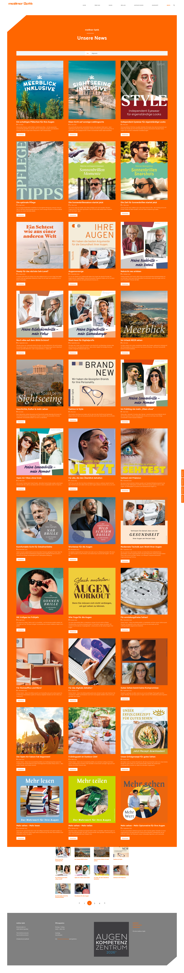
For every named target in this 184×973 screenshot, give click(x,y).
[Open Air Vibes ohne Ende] (82, 870)
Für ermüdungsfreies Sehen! (134, 617)
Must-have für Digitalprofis (81, 340)
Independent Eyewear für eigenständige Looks (143, 122)
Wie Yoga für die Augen (80, 617)
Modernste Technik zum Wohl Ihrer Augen (141, 547)
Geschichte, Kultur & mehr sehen (32, 409)
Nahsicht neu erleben (131, 271)
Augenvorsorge (75, 271)
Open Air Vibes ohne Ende (29, 478)
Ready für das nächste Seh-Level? (32, 271)
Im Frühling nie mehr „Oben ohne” (137, 409)
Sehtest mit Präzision (131, 478)
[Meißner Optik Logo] (21, 3)
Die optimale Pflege (26, 202)
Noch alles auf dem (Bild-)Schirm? (32, 340)
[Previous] (79, 903)
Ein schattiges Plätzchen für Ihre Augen (35, 122)
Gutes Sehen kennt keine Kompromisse (139, 688)
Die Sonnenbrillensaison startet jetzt (85, 202)
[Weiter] (104, 903)
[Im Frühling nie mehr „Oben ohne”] (63, 870)
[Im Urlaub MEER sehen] (82, 852)
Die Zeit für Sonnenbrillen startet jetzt (139, 202)
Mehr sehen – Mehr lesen (28, 825)
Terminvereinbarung (63, 939)
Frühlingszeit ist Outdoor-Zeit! (82, 756)
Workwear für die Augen (80, 547)
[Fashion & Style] (121, 852)
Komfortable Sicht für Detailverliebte (34, 547)
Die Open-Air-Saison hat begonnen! (33, 756)
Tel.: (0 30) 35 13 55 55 (22, 933)
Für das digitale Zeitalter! (80, 688)
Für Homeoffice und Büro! (29, 688)
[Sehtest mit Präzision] (121, 870)
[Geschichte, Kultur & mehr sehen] (101, 852)
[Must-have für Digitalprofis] (63, 852)
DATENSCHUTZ (137, 925)
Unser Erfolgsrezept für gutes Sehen (138, 756)
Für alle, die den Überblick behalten (85, 478)
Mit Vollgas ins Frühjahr (27, 617)
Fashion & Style (75, 409)
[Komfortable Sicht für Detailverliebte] (63, 889)
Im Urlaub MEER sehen (131, 340)
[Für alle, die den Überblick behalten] (101, 870)
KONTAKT (136, 923)
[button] (174, 5)
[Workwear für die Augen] (82, 889)
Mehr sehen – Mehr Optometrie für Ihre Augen (143, 825)
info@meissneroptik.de (22, 939)
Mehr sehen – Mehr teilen (80, 825)
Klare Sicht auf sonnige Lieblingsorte (86, 122)
